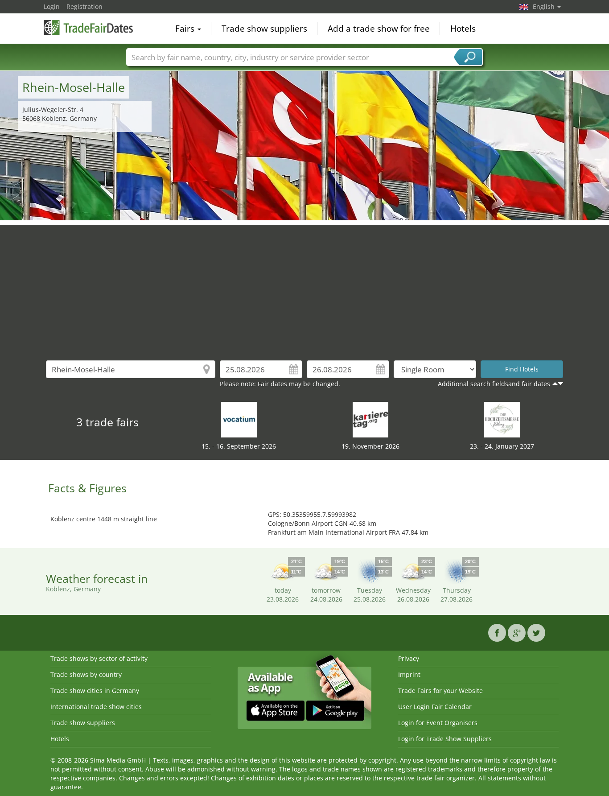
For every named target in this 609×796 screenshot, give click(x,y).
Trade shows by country (86, 674)
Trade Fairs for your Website (440, 690)
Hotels (463, 28)
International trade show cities (96, 706)
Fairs (186, 28)
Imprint (409, 674)
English (544, 6)
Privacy (408, 658)
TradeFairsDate (88, 28)
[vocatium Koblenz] (239, 419)
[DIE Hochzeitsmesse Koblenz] (502, 419)
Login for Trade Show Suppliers (445, 738)
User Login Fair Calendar (435, 706)
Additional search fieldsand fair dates (494, 383)
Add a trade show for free (379, 28)
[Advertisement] (304, 287)
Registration (84, 6)
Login (52, 6)
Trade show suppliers (264, 28)
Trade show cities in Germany (94, 690)
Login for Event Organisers (437, 722)
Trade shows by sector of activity (99, 658)
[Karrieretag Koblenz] (370, 419)
